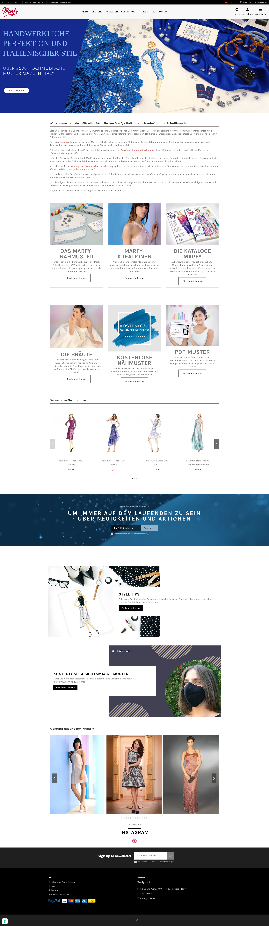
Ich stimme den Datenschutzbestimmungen (132, 534)
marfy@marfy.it (148, 898)
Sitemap (53, 890)
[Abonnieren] (170, 856)
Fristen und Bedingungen (62, 882)
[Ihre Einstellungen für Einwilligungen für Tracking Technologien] (5, 921)
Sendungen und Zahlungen (34, 2)
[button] (130, 12)
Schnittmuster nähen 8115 (198, 461)
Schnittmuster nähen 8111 (113, 461)
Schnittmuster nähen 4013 (71, 461)
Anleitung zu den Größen (11, 2)
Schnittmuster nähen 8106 (155, 461)
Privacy (52, 886)
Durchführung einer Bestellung (59, 2)
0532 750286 (147, 893)
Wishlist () (247, 2)
